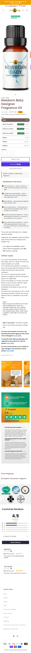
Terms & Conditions (9, 609)
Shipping (11, 114)
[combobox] (27, 536)
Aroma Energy (12, 650)
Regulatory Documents (10, 629)
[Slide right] (19, 95)
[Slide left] (12, 95)
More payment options (15, 168)
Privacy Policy (7, 613)
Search (5, 598)
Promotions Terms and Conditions (14, 625)
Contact (6, 617)
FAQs (5, 605)
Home (5, 602)
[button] (3, 10)
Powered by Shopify (21, 650)
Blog (4, 594)
